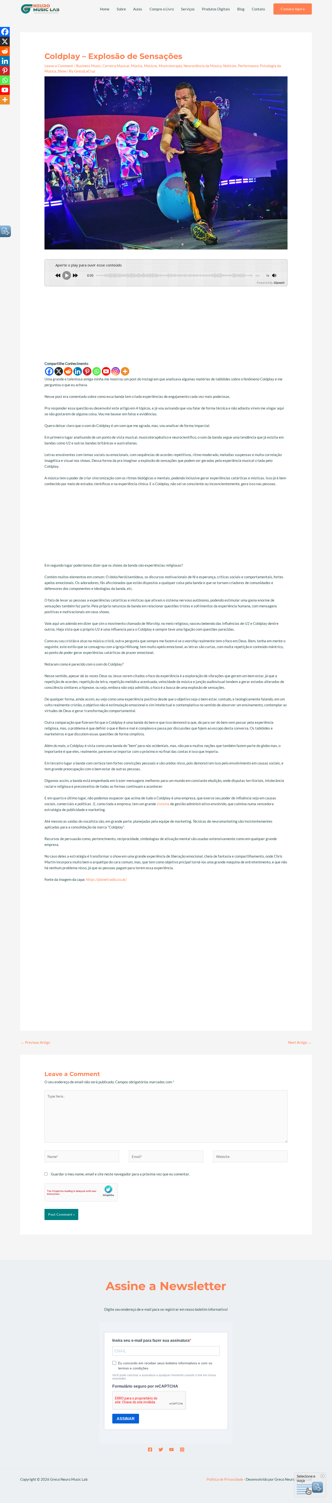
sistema (163, 804)
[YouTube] (171, 1449)
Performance (248, 66)
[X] (58, 371)
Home (104, 9)
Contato (258, 9)
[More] (125, 371)
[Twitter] (160, 1449)
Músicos (150, 66)
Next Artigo (299, 1042)
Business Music (88, 66)
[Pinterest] (87, 371)
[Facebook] (49, 371)
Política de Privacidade (225, 1479)
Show (62, 71)
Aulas (137, 9)
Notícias (229, 66)
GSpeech (278, 282)
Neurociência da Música (202, 66)
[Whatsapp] (96, 371)
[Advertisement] (166, 325)
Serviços (188, 9)
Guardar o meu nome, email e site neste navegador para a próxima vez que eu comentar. (120, 1174)
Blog (241, 9)
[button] (292, 9)
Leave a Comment (58, 66)
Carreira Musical (115, 66)
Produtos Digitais (216, 9)
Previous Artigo (35, 1042)
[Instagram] (115, 371)
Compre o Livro (161, 9)
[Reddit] (68, 371)
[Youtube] (106, 371)
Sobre (121, 9)
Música (136, 66)
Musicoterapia (170, 66)
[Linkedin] (77, 371)
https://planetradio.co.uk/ (106, 879)
